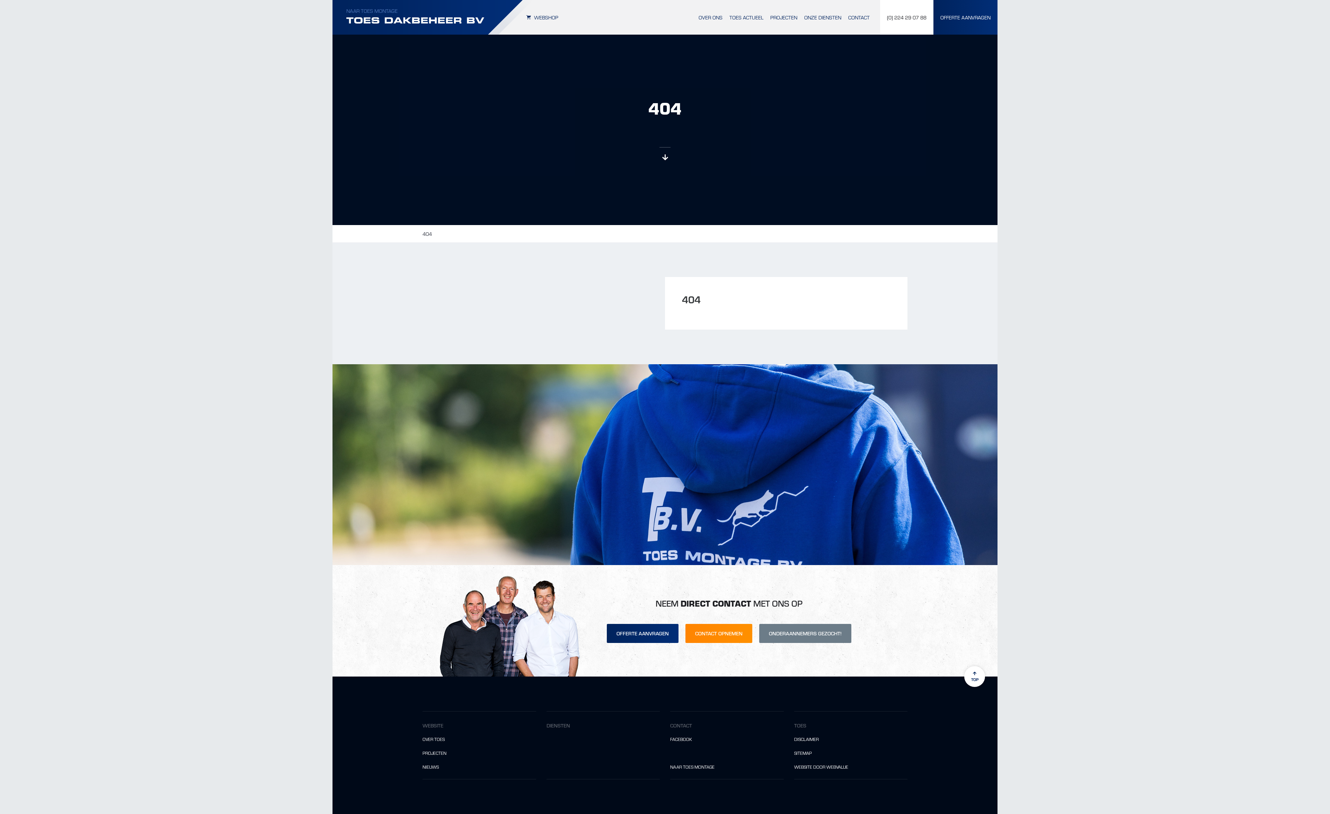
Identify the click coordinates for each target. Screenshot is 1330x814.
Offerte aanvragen (643, 633)
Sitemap (803, 753)
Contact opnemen (719, 633)
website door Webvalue (821, 767)
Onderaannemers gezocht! (805, 633)
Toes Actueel (746, 17)
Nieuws (431, 767)
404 (427, 233)
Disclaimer (806, 739)
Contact (859, 17)
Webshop (546, 17)
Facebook (681, 739)
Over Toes (434, 739)
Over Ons (710, 17)
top (974, 679)
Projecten (783, 17)
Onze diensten (822, 17)
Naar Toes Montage (372, 10)
